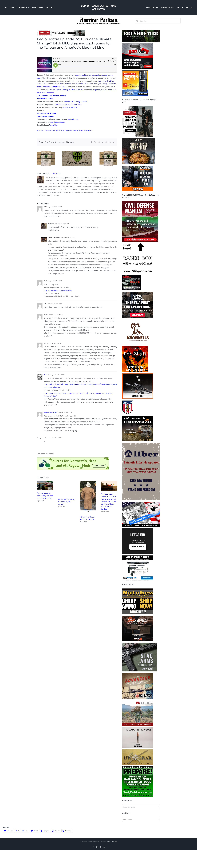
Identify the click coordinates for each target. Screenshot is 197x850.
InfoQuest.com (112, 841)
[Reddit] (99, 142)
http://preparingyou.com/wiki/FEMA (58, 290)
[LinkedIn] (102, 142)
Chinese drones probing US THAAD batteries (66, 90)
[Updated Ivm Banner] (73, 458)
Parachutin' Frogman (50, 412)
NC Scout (41, 130)
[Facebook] (91, 142)
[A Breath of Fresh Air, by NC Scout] (88, 482)
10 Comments (88, 130)
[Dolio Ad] (77, 152)
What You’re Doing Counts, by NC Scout (66, 501)
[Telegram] (113, 142)
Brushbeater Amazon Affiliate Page (67, 104)
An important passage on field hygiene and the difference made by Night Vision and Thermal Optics (108, 501)
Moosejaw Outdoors (57, 122)
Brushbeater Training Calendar (76, 101)
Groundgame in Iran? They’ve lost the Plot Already (45, 495)
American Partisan (70, 107)
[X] (95, 142)
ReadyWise (53, 125)
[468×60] (61, 31)
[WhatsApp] (106, 142)
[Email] (110, 142)
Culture (74, 130)
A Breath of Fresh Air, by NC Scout (87, 518)
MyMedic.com (73, 119)
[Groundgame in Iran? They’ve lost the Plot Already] (45, 482)
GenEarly (47, 375)
